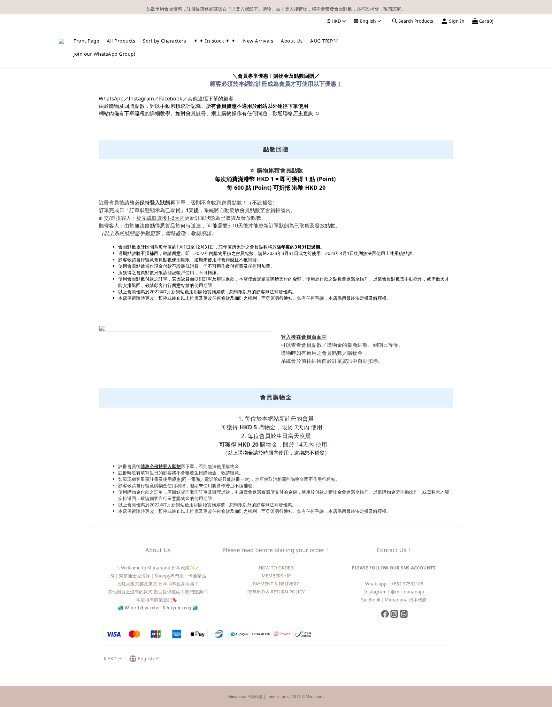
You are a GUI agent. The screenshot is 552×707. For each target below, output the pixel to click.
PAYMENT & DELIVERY (276, 584)
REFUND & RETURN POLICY (276, 592)
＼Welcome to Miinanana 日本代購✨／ (158, 568)
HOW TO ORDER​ (276, 568)
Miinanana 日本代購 (406, 600)
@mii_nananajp (407, 592)
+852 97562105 (407, 584)
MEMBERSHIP (276, 576)
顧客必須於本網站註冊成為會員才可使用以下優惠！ (276, 83)
